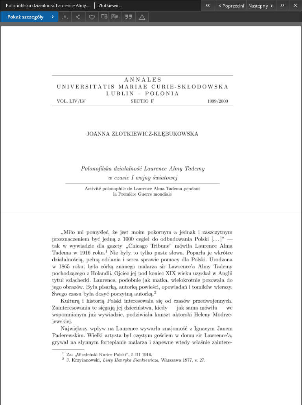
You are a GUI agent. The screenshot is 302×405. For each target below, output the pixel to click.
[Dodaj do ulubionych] (92, 16)
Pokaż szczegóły (25, 16)
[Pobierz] (65, 16)
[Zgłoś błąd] (142, 16)
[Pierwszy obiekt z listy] (207, 5)
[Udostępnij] (78, 16)
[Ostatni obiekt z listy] (282, 5)
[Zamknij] (295, 5)
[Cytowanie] (128, 16)
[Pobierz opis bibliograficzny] (115, 16)
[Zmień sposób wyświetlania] (103, 16)
